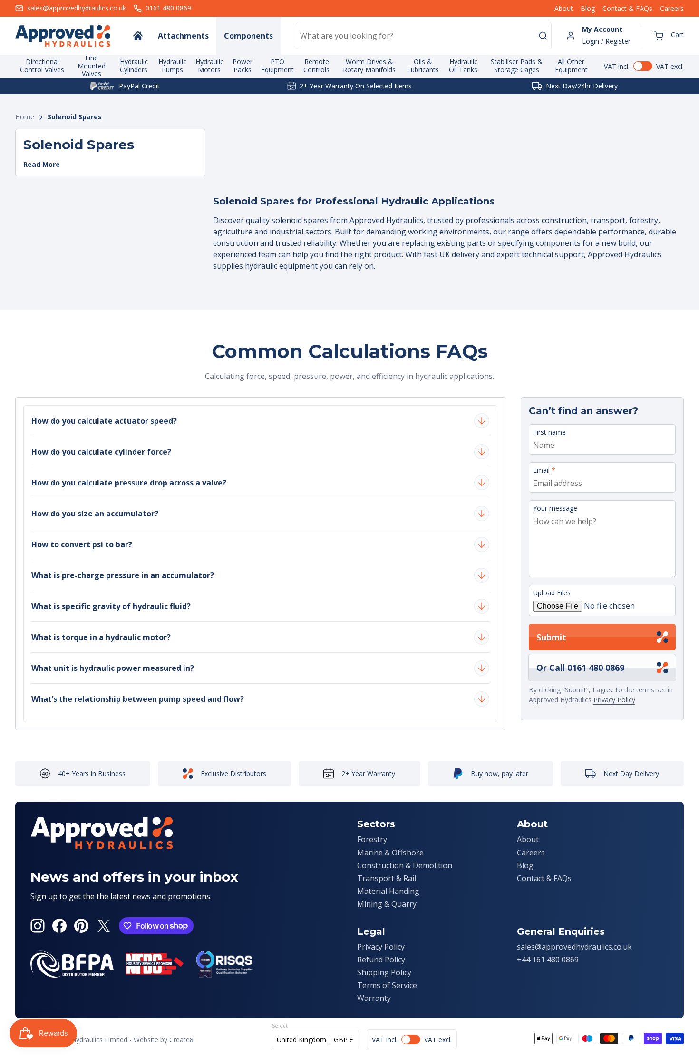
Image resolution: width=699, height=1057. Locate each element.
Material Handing (388, 891)
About (563, 8)
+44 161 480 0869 (548, 959)
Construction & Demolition (404, 865)
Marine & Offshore (390, 852)
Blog (588, 8)
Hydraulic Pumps (172, 65)
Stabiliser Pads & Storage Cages (517, 65)
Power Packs (242, 65)
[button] (669, 35)
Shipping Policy (384, 972)
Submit (551, 637)
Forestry (372, 839)
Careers (672, 8)
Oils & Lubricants (423, 65)
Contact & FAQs (627, 8)
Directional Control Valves (42, 65)
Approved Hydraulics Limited (83, 1039)
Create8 (181, 1039)
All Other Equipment (571, 65)
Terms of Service (387, 985)
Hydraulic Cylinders (134, 65)
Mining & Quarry (387, 904)
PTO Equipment (277, 65)
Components (248, 35)
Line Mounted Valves (92, 66)
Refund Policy (381, 959)
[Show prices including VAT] (644, 66)
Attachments (183, 35)
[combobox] (423, 35)
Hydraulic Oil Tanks (463, 65)
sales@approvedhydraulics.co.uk (574, 946)
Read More (41, 165)
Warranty (374, 998)
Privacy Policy (614, 699)
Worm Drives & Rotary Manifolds (369, 65)
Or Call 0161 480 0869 (580, 667)
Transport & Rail (386, 878)
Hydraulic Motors (209, 65)
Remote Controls (316, 65)
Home (24, 117)
